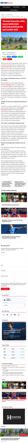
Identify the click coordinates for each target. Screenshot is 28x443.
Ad (2, 265)
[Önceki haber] (21, 324)
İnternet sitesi (4, 276)
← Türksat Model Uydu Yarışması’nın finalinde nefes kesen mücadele (7, 184)
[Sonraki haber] (24, 324)
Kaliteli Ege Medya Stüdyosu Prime (10, 365)
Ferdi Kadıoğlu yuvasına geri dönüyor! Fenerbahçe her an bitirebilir (14, 370)
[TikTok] (18, 314)
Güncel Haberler (6, 7)
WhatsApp (20, 56)
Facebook (14, 56)
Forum (23, 7)
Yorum (3, 252)
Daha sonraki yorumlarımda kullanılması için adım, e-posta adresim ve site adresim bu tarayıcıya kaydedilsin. (14, 285)
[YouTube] (14, 314)
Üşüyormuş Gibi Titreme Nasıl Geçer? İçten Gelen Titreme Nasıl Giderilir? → (20, 184)
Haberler (3, 14)
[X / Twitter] (7, 314)
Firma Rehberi (16, 7)
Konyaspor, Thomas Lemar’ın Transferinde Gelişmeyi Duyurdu (14, 368)
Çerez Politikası (14, 10)
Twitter (9, 56)
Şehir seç (5, 302)
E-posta (3, 270)
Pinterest (9, 59)
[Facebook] (3, 314)
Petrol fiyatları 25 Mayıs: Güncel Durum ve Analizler (14, 375)
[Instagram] (11, 314)
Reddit (4, 59)
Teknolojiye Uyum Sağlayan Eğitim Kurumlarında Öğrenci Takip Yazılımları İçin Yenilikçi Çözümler (13, 373)
